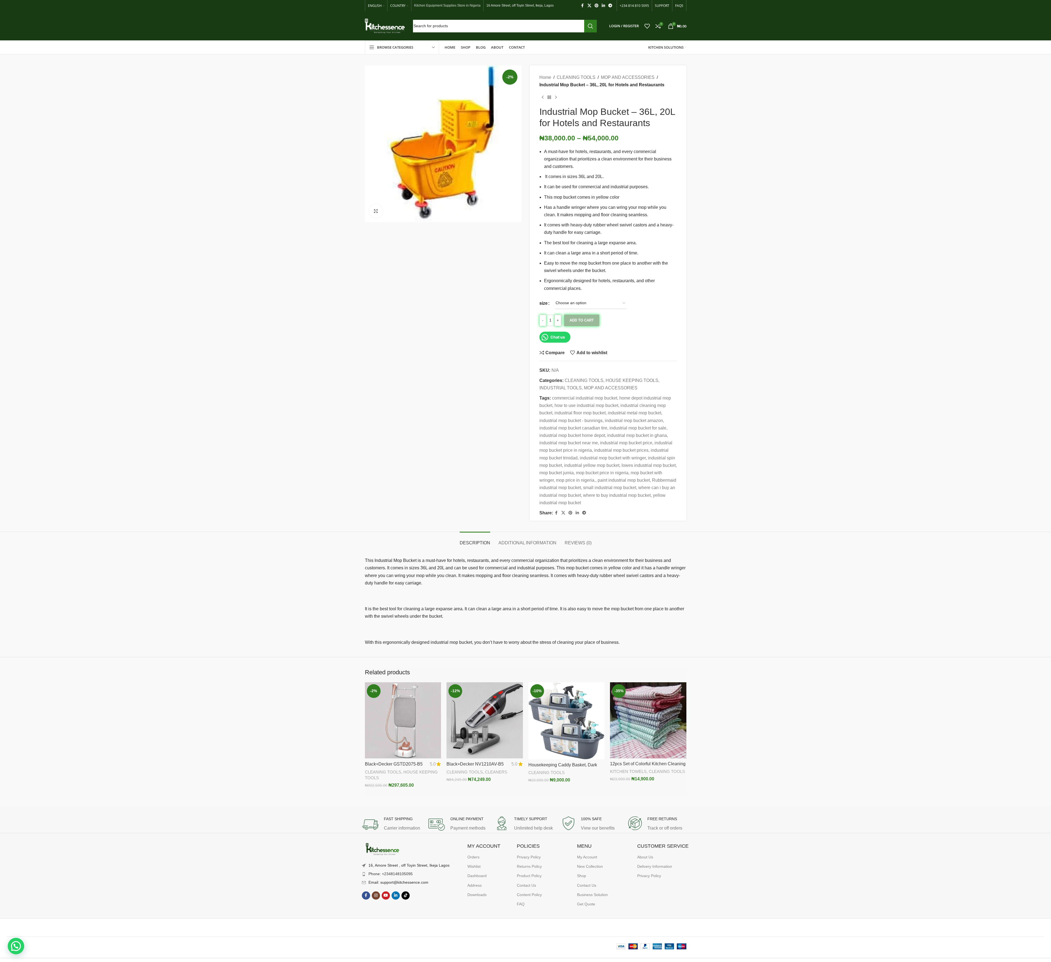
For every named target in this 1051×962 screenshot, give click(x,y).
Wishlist (474, 866)
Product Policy (529, 876)
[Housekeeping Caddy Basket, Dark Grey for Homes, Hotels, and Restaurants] (566, 720)
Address (474, 885)
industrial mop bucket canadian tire (573, 428)
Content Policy (529, 894)
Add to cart (582, 320)
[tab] (475, 540)
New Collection (590, 866)
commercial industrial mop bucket (584, 398)
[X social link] (589, 5)
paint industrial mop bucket (624, 480)
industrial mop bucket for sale (637, 428)
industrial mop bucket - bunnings (571, 420)
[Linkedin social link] (603, 5)
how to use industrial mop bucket (586, 405)
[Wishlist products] (647, 26)
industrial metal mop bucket (634, 413)
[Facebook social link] (582, 5)
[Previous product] (542, 97)
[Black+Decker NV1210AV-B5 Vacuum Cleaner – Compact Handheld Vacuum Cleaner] (485, 720)
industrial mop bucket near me (568, 442)
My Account (587, 857)
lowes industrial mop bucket (649, 465)
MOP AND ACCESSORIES (628, 77)
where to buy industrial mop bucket (617, 495)
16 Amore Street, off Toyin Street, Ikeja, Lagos (520, 5)
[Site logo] (385, 25)
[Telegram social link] (610, 5)
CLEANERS (496, 772)
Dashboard (477, 876)
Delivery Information (654, 866)
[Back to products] (549, 97)
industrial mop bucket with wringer (613, 458)
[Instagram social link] (376, 895)
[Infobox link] (392, 824)
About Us (645, 857)
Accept (1030, 952)
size (543, 303)
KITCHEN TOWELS (628, 771)
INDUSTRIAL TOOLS (560, 388)
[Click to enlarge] (376, 211)
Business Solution (592, 894)
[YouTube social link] (386, 895)
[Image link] (382, 849)
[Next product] (556, 97)
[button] (16, 946)
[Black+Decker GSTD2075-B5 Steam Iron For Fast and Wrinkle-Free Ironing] (403, 720)
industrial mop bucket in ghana (637, 435)
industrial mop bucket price (626, 442)
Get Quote (586, 904)
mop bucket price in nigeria (602, 472)
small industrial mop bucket (609, 487)
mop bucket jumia (556, 472)
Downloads (477, 894)
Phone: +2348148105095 (390, 874)
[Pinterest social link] (596, 5)
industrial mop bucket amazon (634, 420)
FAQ (521, 904)
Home (545, 77)
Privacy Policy (529, 857)
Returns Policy (529, 866)
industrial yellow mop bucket (591, 465)
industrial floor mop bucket (580, 413)
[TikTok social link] (405, 895)
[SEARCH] (590, 26)
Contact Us (526, 885)
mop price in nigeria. (575, 480)
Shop (581, 876)
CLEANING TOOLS (576, 77)
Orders (473, 857)
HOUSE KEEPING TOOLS (632, 380)
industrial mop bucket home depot (572, 435)
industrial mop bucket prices (621, 450)
